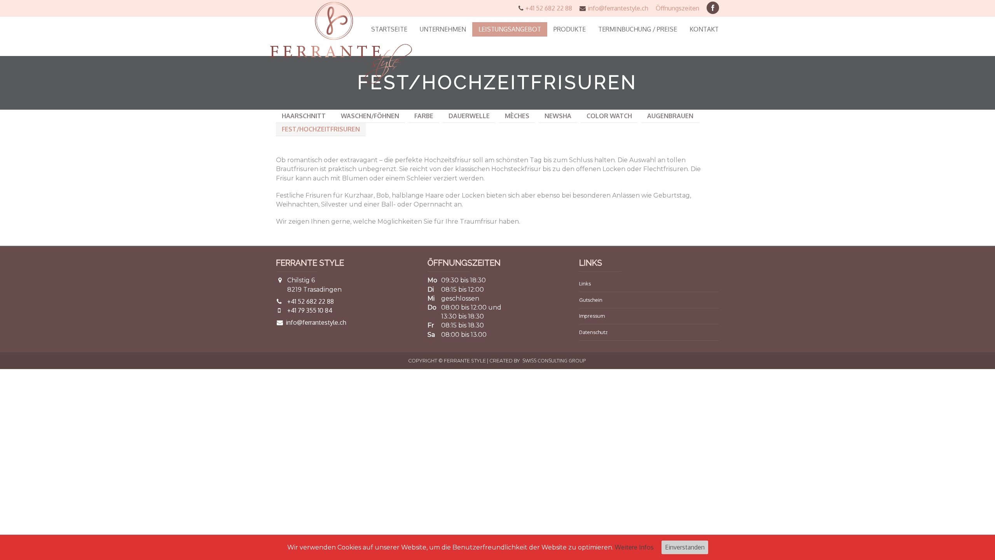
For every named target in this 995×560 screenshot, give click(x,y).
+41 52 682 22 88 (548, 8)
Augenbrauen (670, 116)
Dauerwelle (469, 116)
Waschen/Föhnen (370, 116)
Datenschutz (593, 332)
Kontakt (704, 29)
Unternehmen (443, 29)
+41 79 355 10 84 (309, 310)
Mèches (517, 116)
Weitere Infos (634, 547)
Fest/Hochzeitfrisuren (321, 129)
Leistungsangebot (509, 29)
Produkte (569, 29)
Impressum (592, 316)
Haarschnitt (304, 116)
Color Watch (609, 116)
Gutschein (590, 300)
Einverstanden (685, 547)
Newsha (558, 116)
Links (585, 283)
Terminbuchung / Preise (637, 29)
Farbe (423, 116)
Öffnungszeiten (677, 8)
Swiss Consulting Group (554, 360)
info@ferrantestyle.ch (618, 8)
